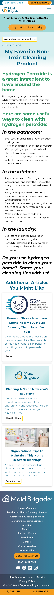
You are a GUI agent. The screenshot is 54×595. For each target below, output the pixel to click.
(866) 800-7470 (27, 562)
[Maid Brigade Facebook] (24, 568)
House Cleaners (27, 508)
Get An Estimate (38, 2)
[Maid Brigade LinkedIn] (30, 568)
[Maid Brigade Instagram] (36, 568)
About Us (27, 529)
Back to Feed (13, 45)
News (9, 356)
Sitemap (20, 577)
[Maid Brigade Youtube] (18, 568)
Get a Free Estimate (27, 556)
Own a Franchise (27, 546)
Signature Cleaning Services (27, 521)
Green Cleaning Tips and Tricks (19, 39)
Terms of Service (35, 577)
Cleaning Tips (13, 481)
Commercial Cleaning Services (27, 517)
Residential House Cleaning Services (27, 512)
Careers (27, 542)
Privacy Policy (27, 581)
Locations (27, 525)
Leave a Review (27, 533)
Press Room (27, 538)
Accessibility (27, 550)
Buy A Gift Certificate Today (27, 27)
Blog (11, 577)
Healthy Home (13, 418)
